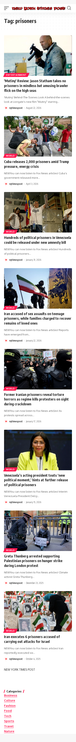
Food (8, 711)
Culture (9, 700)
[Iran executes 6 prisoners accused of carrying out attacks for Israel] (38, 611)
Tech (7, 716)
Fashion (10, 706)
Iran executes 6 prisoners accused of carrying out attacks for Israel (32, 639)
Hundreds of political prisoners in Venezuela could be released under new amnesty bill (37, 240)
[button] (7, 8)
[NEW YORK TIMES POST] (38, 8)
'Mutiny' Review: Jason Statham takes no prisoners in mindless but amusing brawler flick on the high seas (36, 86)
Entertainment (16, 75)
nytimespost (16, 107)
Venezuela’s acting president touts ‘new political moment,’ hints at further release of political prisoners (36, 480)
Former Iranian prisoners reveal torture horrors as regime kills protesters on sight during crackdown (36, 399)
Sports (9, 721)
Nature (9, 731)
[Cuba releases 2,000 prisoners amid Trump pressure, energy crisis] (38, 136)
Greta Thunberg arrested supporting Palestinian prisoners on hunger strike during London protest (33, 561)
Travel (9, 726)
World (10, 156)
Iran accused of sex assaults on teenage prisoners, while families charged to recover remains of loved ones (37, 318)
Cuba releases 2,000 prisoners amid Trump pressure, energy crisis (36, 164)
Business (10, 695)
